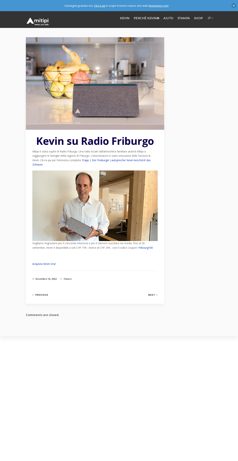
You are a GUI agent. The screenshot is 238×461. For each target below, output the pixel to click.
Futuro (68, 278)
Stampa (184, 18)
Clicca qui (99, 5)
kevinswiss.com (158, 5)
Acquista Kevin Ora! (44, 264)
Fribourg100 (145, 247)
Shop (198, 18)
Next (151, 294)
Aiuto (168, 18)
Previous (41, 294)
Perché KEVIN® (147, 18)
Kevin (125, 18)
